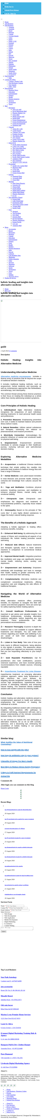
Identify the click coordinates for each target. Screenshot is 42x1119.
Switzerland (12, 75)
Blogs (6, 227)
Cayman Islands (13, 36)
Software (11, 266)
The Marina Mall (18, 136)
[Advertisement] (21, 947)
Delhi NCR (12, 143)
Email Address (6, 910)
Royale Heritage (18, 218)
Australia (11, 29)
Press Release (9, 88)
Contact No (5, 908)
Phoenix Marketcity (19, 194)
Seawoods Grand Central (20, 204)
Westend (15, 211)
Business (11, 234)
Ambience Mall (17, 159)
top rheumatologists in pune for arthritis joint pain (18, 856)
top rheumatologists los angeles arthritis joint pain (18, 847)
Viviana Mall (17, 206)
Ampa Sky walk (18, 129)
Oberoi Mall (16, 187)
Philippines (12, 66)
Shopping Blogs (14, 276)
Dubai (10, 39)
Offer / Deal (12, 86)
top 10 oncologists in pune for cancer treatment (17, 838)
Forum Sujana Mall (18, 173)
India (10, 50)
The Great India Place (19, 148)
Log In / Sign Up (10, 13)
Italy (10, 53)
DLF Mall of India (18, 150)
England (11, 43)
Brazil (10, 31)
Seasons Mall (17, 217)
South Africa (12, 73)
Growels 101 (17, 185)
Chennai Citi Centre (19, 132)
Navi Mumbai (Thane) (15, 197)
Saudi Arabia (13, 69)
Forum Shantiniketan (19, 120)
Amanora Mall (17, 225)
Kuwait (11, 55)
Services (11, 101)
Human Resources (14, 248)
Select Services (6, 912)
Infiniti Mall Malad (18, 192)
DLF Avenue (17, 153)
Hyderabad (12, 164)
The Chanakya (17, 152)
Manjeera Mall (17, 167)
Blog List (7, 291)
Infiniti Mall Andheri (19, 190)
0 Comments (13, 351)
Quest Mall (16, 180)
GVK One (16, 169)
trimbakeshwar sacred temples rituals (15, 894)
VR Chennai (16, 137)
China (10, 38)
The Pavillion (17, 213)
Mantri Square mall (18, 116)
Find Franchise (9, 76)
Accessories (12, 229)
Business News (13, 90)
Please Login (5, 788)
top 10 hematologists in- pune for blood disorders (18, 809)
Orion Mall (16, 115)
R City (15, 196)
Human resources (14, 99)
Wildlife (11, 275)
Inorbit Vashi (16, 208)
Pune (10, 210)
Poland (11, 68)
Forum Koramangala (19, 123)
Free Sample (12, 85)
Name (3, 906)
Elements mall (17, 125)
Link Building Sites (15, 255)
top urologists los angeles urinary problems (17, 885)
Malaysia (11, 57)
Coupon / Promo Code (16, 81)
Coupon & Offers (10, 79)
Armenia (11, 27)
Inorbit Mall (16, 118)
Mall (6, 106)
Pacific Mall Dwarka (19, 155)
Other (10, 261)
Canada (11, 34)
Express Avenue (17, 134)
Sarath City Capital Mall (20, 166)
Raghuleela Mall (18, 203)
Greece (11, 48)
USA (10, 273)
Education (12, 92)
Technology (12, 102)
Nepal (10, 59)
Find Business (9, 25)
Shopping (12, 264)
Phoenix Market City (19, 113)
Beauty (11, 231)
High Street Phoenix (19, 183)
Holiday (11, 247)
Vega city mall (17, 109)
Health (11, 97)
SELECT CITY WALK (20, 162)
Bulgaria (11, 32)
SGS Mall (16, 215)
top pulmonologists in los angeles (14, 866)
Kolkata (11, 174)
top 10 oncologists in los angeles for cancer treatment (19, 819)
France (11, 46)
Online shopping (14, 259)
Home (7, 3)
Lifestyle (11, 254)
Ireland (11, 52)
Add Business (9, 24)
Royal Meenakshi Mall (20, 111)
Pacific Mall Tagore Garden (21, 157)
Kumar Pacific (17, 222)
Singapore (12, 71)
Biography (12, 232)
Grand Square (17, 130)
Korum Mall (16, 199)
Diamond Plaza (17, 176)
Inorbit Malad (17, 188)
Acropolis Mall (17, 178)
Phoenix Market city (19, 141)
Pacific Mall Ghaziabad (20, 145)
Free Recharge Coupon (16, 83)
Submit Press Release (12, 10)
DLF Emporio (17, 160)
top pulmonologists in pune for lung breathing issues (19, 875)
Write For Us (9, 7)
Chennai (11, 127)
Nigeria (11, 62)
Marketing (12, 257)
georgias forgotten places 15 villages (15, 828)
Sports (11, 268)
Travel (11, 104)
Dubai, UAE (13, 41)
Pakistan (11, 64)
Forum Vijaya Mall (18, 139)
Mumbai (11, 181)
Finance (11, 95)
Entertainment (13, 93)
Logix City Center (18, 146)
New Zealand (13, 60)
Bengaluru (12, 108)
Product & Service (10, 278)
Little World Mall (18, 201)
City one (15, 224)
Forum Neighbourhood (20, 122)
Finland (11, 45)
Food (10, 243)
